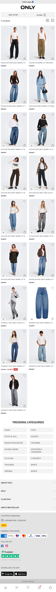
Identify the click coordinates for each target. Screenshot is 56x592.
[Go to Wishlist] (28, 587)
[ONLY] (28, 8)
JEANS (7, 430)
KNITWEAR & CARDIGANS (36, 450)
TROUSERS (35, 442)
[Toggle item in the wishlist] (24, 28)
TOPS (33, 430)
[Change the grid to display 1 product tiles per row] (47, 21)
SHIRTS (34, 471)
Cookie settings (28, 581)
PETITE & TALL (11, 436)
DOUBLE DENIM (11, 449)
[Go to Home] (5, 587)
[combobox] (14, 15)
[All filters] (41, 15)
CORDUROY (36, 458)
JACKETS (34, 436)
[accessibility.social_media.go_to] (2, 546)
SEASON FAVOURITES (14, 442)
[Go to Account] (39, 587)
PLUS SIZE (9, 458)
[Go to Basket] (50, 587)
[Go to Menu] (16, 587)
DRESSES (8, 471)
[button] (14, 43)
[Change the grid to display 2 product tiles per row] (52, 21)
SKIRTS (34, 464)
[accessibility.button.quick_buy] (25, 59)
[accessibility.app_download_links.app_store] (20, 576)
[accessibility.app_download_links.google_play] (7, 576)
